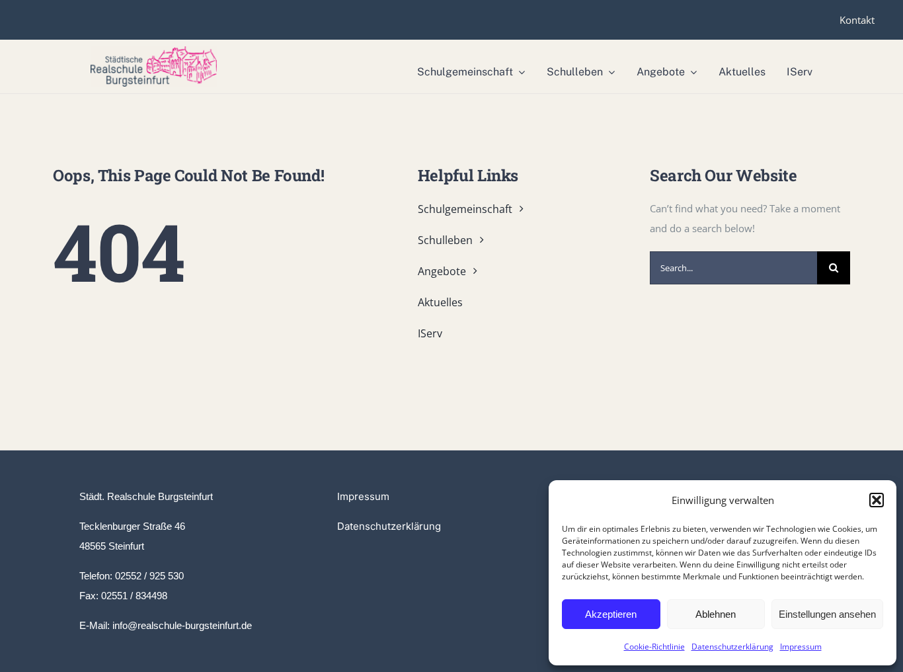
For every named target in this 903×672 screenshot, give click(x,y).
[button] (876, 500)
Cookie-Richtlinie (654, 646)
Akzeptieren (611, 614)
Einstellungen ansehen (827, 614)
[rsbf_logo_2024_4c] (154, 51)
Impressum (801, 646)
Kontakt (857, 19)
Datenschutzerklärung (732, 646)
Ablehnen (715, 614)
